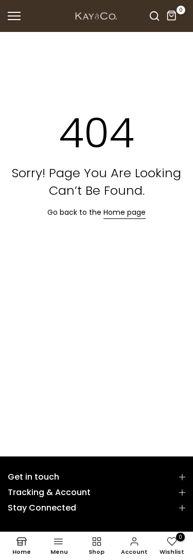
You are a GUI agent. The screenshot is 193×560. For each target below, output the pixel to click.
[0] (172, 16)
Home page (124, 212)
